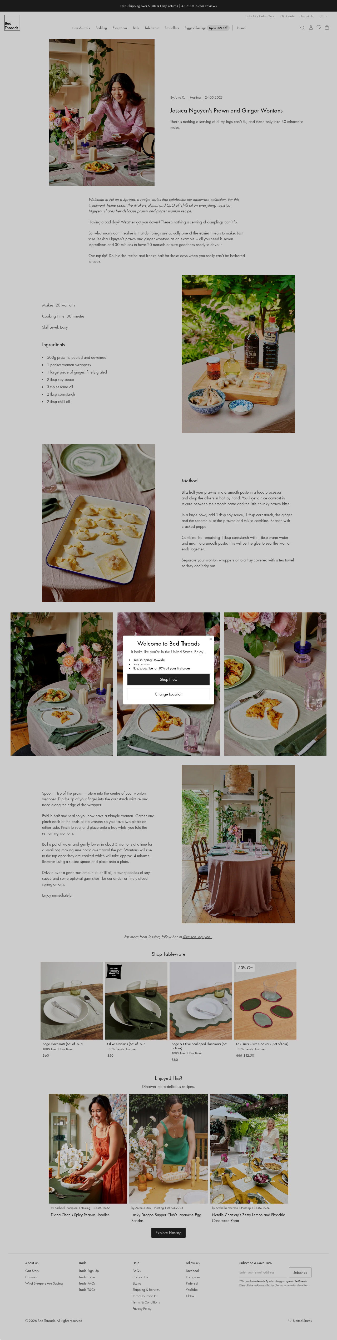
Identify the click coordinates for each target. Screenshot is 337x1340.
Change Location (168, 694)
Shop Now (168, 679)
